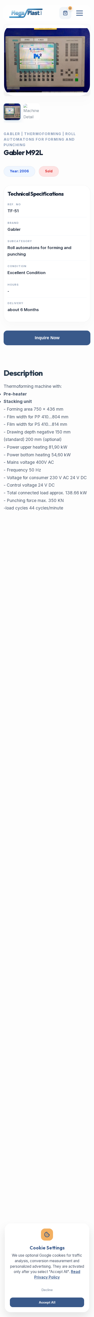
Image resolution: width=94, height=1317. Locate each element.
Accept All (47, 1302)
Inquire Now (47, 337)
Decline (47, 1290)
